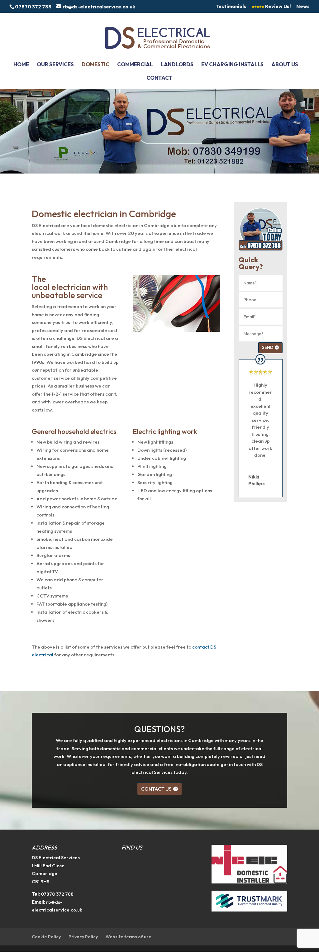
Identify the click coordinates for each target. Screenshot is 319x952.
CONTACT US (156, 789)
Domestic (95, 65)
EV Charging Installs (232, 65)
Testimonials (231, 6)
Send (267, 347)
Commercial (135, 65)
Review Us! (277, 6)
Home (21, 65)
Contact (159, 78)
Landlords (177, 65)
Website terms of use (128, 937)
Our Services (55, 65)
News (303, 6)
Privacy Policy (83, 937)
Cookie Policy (46, 937)
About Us (284, 65)
